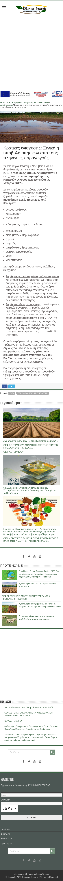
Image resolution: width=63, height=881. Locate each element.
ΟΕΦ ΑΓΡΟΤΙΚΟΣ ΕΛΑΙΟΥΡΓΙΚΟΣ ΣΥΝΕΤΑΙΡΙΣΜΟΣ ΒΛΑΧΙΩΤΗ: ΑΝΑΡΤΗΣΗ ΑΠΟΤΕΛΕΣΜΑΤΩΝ (30, 539)
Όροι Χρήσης (6, 843)
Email (4, 795)
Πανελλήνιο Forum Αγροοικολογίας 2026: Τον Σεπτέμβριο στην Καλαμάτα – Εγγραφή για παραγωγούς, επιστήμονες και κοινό (39, 574)
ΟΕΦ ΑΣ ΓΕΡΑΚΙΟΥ (13, 452)
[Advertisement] (31, 54)
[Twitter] (28, 556)
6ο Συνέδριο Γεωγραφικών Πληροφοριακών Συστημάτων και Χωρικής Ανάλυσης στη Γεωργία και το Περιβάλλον (30, 490)
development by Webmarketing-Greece (31, 874)
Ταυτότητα (5, 829)
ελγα (12, 393)
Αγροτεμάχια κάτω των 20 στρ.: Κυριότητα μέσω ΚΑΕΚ (31, 441)
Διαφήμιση (5, 834)
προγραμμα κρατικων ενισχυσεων (33, 393)
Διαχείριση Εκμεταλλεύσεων (36, 102)
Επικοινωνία (6, 839)
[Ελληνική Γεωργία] (31, 9)
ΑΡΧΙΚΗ (6, 102)
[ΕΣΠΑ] (31, 94)
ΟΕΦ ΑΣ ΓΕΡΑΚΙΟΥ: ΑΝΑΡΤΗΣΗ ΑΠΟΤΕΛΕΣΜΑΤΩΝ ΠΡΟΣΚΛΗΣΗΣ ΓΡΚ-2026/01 (30, 446)
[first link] (4, 8)
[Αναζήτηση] (52, 752)
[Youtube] (34, 556)
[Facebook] (23, 556)
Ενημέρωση (17, 102)
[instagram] (39, 556)
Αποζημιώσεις (6, 105)
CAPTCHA (6, 800)
